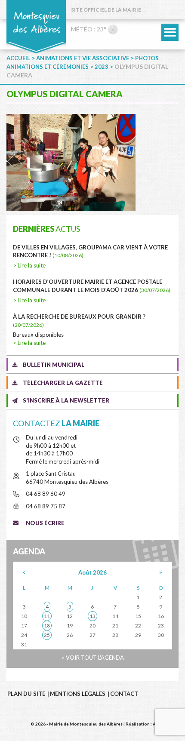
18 (47, 625)
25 (47, 635)
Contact (124, 693)
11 (47, 616)
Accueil (18, 58)
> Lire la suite (29, 265)
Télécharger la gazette (63, 382)
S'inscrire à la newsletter (66, 400)
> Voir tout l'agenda (92, 657)
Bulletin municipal (53, 364)
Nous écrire (45, 523)
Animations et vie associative (82, 58)
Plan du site (26, 693)
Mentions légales (77, 693)
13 (92, 616)
